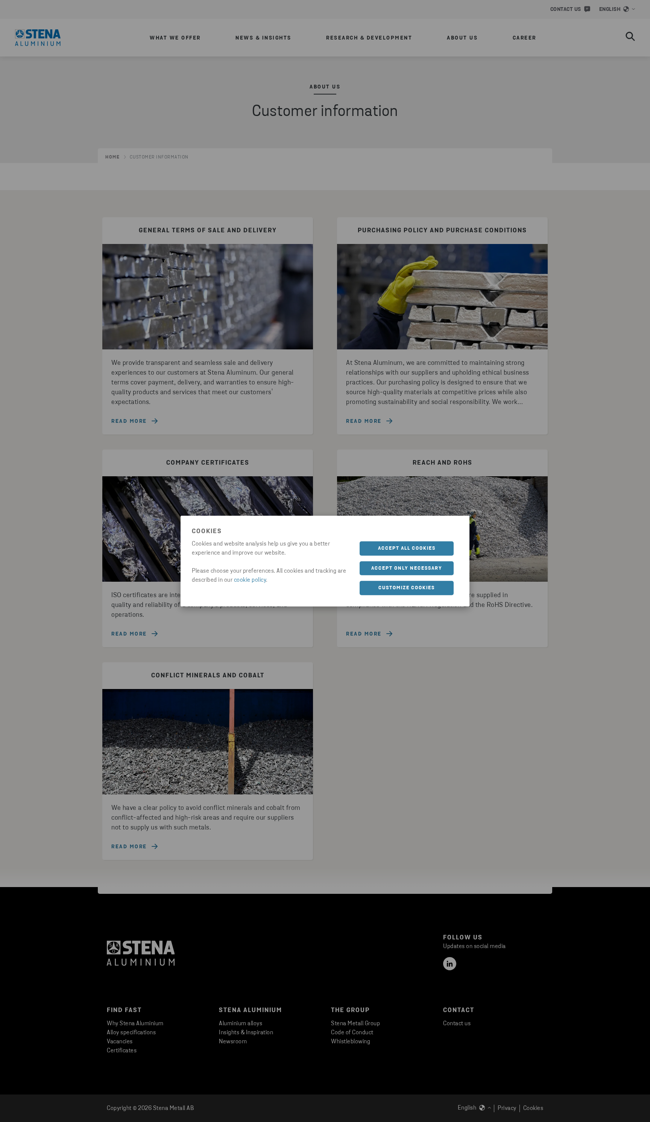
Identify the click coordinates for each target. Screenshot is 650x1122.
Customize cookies (406, 587)
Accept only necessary (406, 568)
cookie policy (250, 580)
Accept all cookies (407, 548)
